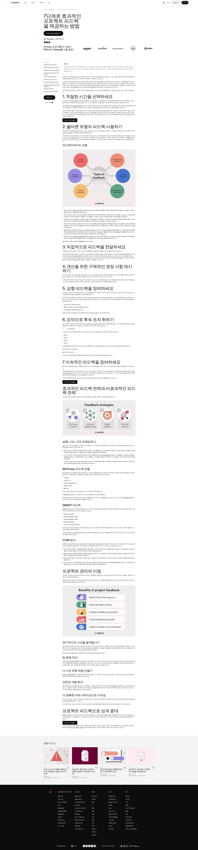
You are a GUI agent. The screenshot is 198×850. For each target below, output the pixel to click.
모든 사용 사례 (79, 829)
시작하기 (185, 2)
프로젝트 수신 (79, 823)
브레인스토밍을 (76, 105)
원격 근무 (129, 114)
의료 (93, 814)
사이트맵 (111, 829)
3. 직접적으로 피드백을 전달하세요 (52, 70)
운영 (93, 802)
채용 (127, 805)
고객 (127, 802)
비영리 (93, 829)
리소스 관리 (61, 826)
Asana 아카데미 (113, 802)
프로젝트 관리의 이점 (48, 88)
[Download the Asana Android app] (135, 846)
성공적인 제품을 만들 (68, 674)
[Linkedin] (86, 846)
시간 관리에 (117, 232)
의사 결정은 (105, 455)
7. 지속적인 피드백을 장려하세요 (51, 82)
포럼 (110, 808)
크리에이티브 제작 (80, 802)
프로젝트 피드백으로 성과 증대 (51, 91)
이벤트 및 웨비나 (113, 814)
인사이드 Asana (130, 808)
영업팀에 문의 (176, 2)
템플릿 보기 (49, 97)
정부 (93, 820)
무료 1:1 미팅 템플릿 (69, 120)
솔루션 (33, 2)
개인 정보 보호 (130, 823)
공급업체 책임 (129, 826)
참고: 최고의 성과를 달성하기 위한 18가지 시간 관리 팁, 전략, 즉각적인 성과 (83, 653)
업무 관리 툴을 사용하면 (77, 727)
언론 (127, 814)
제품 (25, 2)
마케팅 (93, 799)
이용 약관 (104, 846)
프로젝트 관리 (62, 823)
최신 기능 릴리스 (62, 802)
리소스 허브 (112, 811)
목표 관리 (77, 805)
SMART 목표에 (66, 509)
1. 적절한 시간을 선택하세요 (50, 64)
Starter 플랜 (61, 808)
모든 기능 (60, 799)
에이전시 (94, 832)
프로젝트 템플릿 (113, 817)
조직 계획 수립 (79, 811)
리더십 (127, 799)
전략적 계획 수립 (79, 820)
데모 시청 (48, 102)
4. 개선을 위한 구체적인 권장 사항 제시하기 (51, 73)
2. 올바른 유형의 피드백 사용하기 (51, 67)
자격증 (110, 805)
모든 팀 (94, 835)
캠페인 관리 (78, 796)
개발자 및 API (112, 823)
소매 (93, 817)
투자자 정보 (129, 817)
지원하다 (41, 2)
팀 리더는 (65, 132)
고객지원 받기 (112, 799)
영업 (93, 811)
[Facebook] (92, 846)
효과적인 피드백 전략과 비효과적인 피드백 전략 (52, 85)
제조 (93, 826)
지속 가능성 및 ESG (131, 829)
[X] (84, 846)
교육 (93, 823)
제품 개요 (60, 796)
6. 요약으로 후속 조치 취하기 (50, 79)
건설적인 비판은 (78, 236)
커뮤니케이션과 (66, 661)
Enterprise (60, 814)
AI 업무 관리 (61, 820)
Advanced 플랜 (62, 811)
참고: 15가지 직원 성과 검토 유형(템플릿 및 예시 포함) (77, 241)
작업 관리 (77, 826)
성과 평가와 (72, 137)
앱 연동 (60, 817)
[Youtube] (95, 846)
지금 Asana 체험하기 (53, 33)
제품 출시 (77, 814)
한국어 (75, 846)
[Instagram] (89, 846)
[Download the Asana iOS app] (124, 846)
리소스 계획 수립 (79, 817)
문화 (127, 811)
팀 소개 (128, 796)
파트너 (110, 826)
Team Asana (50, 39)
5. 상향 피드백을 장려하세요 (50, 76)
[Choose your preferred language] (163, 2)
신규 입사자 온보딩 (80, 808)
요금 (49, 2)
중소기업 (94, 796)
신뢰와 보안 (129, 820)
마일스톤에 (115, 686)
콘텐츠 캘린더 (79, 799)
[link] (45, 10)
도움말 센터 (112, 796)
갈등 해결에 (126, 497)
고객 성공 (111, 820)
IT (92, 805)
